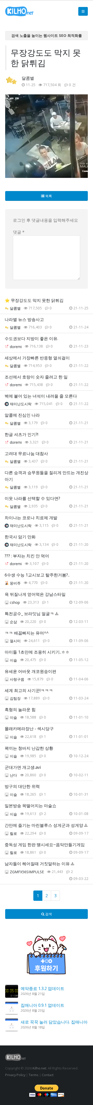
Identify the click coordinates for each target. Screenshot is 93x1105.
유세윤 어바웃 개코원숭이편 (30, 671)
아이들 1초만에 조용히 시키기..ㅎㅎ (37, 652)
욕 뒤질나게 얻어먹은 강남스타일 (35, 594)
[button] (83, 11)
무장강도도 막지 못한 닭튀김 (37, 300)
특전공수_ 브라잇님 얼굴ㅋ (29, 613)
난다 (13, 775)
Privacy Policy (15, 1075)
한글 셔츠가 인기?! (21, 434)
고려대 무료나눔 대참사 (26, 453)
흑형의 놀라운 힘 (20, 709)
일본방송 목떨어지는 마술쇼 (30, 806)
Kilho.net (39, 1068)
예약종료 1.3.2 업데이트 (42, 988)
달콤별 (28, 78)
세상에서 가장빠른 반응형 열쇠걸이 (37, 358)
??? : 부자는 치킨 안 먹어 (27, 556)
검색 (48, 914)
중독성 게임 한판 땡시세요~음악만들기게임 (45, 844)
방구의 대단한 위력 (22, 786)
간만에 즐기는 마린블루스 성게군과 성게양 (44, 825)
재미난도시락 (21, 403)
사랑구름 (17, 679)
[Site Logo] (19, 11)
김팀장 (15, 698)
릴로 (13, 833)
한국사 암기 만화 (20, 537)
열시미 (15, 640)
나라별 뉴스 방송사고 (24, 319)
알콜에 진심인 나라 (22, 415)
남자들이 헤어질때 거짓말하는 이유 (37, 864)
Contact (47, 1075)
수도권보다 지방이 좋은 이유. (31, 338)
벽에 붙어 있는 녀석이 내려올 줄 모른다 (41, 396)
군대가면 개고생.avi (23, 767)
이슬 (13, 660)
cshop (15, 602)
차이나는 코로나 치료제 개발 (31, 518)
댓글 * (19, 232)
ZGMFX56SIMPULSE (27, 871)
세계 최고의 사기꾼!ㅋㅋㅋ (29, 690)
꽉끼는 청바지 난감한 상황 (29, 748)
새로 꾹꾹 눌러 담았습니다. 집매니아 (54, 1022)
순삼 (13, 621)
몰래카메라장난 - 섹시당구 (29, 728)
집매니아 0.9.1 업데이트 (42, 1005)
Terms (33, 1075)
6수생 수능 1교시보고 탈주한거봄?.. (37, 575)
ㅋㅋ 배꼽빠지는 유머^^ (27, 633)
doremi (16, 346)
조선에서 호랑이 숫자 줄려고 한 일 (36, 377)
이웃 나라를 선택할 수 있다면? (32, 498)
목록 (48, 196)
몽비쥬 (15, 583)
